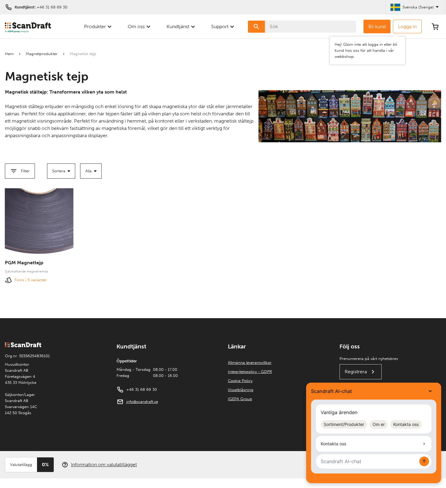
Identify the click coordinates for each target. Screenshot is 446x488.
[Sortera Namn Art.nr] (61, 171)
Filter (25, 171)
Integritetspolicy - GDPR (250, 371)
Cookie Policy (240, 380)
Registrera (356, 371)
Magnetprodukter (42, 53)
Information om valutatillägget (104, 464)
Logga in (407, 26)
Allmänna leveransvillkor (250, 362)
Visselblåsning (240, 389)
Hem (9, 53)
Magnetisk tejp (83, 53)
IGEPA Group (240, 399)
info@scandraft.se (142, 401)
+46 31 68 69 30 (52, 7)
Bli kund (377, 26)
